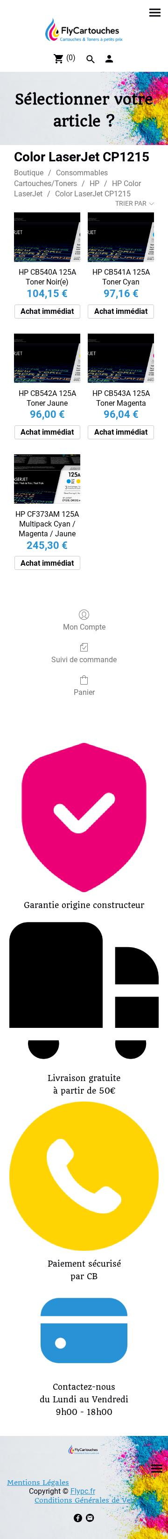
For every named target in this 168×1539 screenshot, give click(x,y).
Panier (84, 692)
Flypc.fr (82, 1491)
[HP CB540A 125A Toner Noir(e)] (47, 237)
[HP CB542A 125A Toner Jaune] (47, 358)
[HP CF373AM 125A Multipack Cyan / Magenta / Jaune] (47, 479)
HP (94, 183)
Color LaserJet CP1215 (93, 193)
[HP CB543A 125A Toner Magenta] (121, 358)
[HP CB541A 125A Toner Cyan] (121, 237)
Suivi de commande (84, 659)
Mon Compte (84, 627)
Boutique (28, 172)
